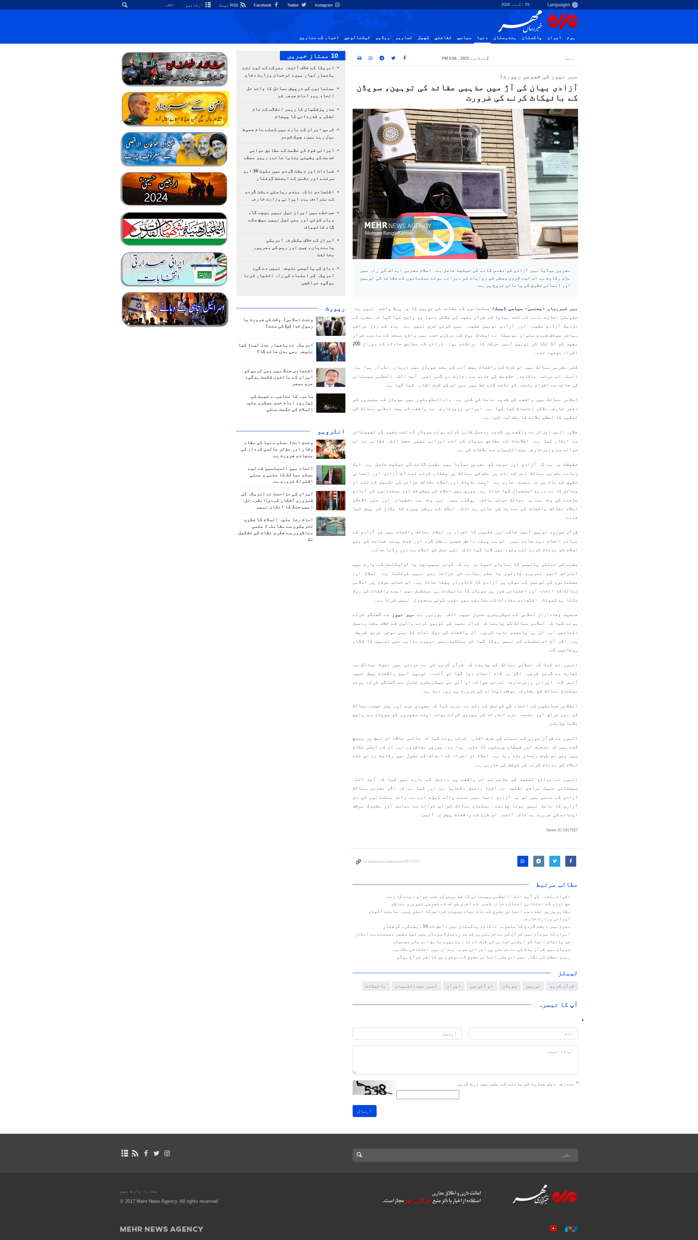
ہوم (571, 37)
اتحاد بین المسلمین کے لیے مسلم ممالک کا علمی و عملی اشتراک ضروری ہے (280, 475)
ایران (554, 37)
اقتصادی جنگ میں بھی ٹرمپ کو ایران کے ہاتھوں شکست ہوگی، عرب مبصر (278, 377)
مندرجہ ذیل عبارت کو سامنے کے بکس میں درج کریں (517, 1083)
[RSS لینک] (135, 1153)
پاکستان (532, 37)
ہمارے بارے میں (139, 1190)
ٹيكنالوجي (357, 37)
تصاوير (404, 37)
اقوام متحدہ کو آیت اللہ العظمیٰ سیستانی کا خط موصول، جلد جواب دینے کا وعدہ (477, 896)
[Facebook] (145, 1153)
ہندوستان (505, 37)
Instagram (324, 5)
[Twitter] (156, 1153)
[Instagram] (167, 1153)
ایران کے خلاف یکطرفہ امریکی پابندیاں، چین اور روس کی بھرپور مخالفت (293, 247)
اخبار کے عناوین (319, 37)
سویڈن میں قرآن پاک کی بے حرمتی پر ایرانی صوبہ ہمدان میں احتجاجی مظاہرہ (481, 949)
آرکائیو (194, 5)
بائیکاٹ (376, 986)
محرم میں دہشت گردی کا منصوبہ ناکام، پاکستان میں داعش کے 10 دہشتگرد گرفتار (477, 926)
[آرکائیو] (124, 1153)
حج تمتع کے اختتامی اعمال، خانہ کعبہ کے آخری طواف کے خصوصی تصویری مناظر (481, 903)
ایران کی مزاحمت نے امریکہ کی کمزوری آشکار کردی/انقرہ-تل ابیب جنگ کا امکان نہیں (277, 500)
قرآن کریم (562, 986)
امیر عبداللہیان (416, 986)
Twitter (293, 5)
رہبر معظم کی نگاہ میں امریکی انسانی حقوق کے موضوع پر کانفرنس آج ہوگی (484, 956)
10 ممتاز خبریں (312, 55)
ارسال (364, 1111)
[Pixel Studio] (550, 1228)
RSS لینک (229, 5)
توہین (533, 986)
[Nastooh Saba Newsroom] (568, 1228)
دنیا (482, 37)
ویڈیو (383, 37)
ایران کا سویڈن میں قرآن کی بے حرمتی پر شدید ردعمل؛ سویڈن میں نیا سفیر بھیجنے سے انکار (462, 934)
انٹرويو (331, 431)
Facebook (263, 5)
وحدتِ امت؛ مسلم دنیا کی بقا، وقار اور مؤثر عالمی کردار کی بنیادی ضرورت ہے (277, 449)
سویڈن (509, 986)
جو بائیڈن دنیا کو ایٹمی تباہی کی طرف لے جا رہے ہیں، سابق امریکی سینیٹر (482, 941)
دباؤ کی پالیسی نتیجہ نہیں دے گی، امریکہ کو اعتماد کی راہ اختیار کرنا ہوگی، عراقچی (289, 275)
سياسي (464, 37)
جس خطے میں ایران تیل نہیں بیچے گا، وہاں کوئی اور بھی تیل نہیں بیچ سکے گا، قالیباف (291, 220)
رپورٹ (335, 308)
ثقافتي (443, 37)
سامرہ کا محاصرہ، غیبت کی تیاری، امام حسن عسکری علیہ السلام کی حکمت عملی (279, 403)
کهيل (423, 37)
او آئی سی (481, 986)
